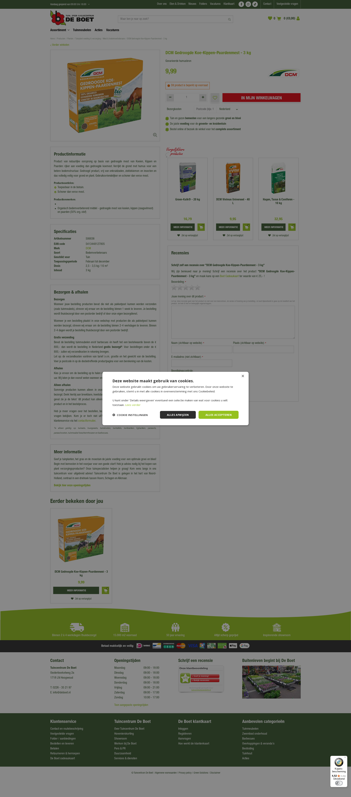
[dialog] (175, 398)
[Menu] (345, 758)
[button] (130, 415)
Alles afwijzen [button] (178, 414)
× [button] (242, 376)
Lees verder (133, 404)
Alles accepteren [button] (218, 414)
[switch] (339, 783)
